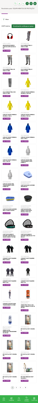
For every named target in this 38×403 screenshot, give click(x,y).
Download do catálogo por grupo (23, 26)
